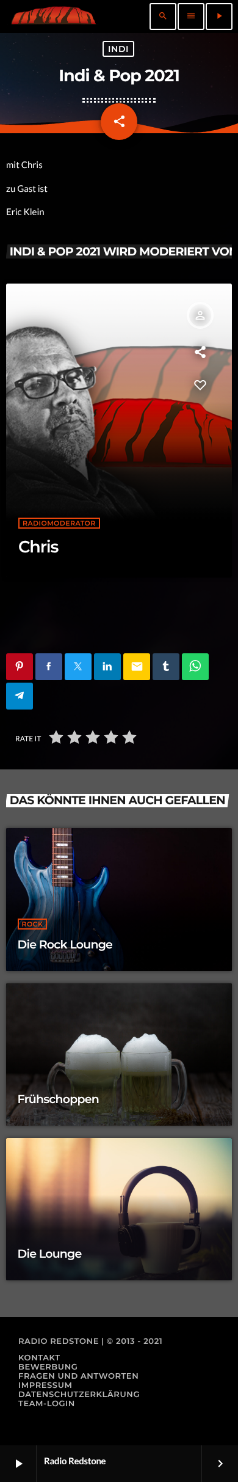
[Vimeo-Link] (53, 16)
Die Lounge (50, 1254)
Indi (118, 48)
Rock (32, 924)
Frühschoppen (58, 1099)
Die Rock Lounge (65, 944)
